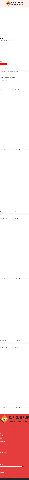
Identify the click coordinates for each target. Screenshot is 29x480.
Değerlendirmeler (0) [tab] (3, 71)
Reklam (4, 7)
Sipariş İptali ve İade (2, 444)
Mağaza (1, 460)
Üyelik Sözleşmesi (2, 461)
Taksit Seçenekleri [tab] (10, 71)
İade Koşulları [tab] (16, 71)
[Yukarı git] (27, 478)
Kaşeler (6, 7)
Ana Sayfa (1, 7)
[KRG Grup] (14, 5)
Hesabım (1, 458)
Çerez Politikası (2, 443)
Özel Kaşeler (6, 68)
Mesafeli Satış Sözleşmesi (3, 452)
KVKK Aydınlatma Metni (3, 446)
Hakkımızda (1, 435)
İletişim (1, 438)
